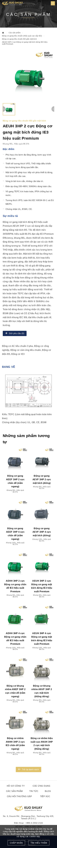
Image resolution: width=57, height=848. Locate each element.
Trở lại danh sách (30, 769)
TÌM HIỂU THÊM (39, 843)
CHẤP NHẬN (16, 843)
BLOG (48, 791)
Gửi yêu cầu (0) (16, 333)
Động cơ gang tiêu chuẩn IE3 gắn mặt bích (19, 39)
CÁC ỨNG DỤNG (41, 786)
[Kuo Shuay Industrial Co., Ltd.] (12, 3)
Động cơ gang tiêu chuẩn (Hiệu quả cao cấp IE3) (22, 36)
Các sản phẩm (14, 33)
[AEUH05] (28, 76)
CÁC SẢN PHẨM (14, 791)
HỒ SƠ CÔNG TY (16, 786)
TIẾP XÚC (45, 796)
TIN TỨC (33, 791)
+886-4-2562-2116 (34, 823)
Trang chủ (3, 33)
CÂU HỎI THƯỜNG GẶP (19, 796)
